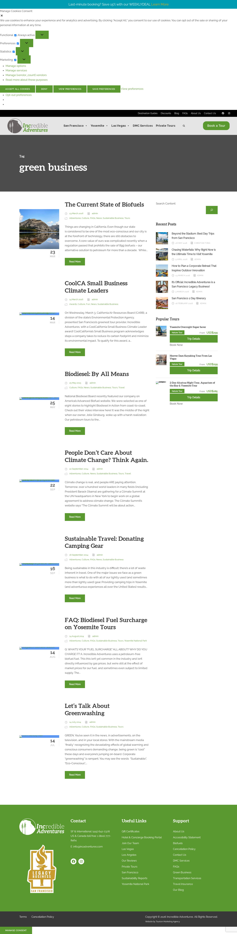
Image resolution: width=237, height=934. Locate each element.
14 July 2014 (75, 722)
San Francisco (74, 125)
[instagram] (229, 113)
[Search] (212, 210)
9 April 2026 (181, 259)
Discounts (166, 113)
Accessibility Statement (187, 837)
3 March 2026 (182, 292)
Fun (88, 304)
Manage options (16, 65)
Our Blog (178, 889)
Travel (121, 387)
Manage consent (16, 930)
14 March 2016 (76, 299)
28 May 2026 (181, 243)
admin (95, 213)
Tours (127, 218)
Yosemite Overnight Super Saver (188, 327)
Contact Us (210, 113)
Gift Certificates (130, 831)
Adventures (75, 218)
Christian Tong (202, 243)
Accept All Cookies (17, 89)
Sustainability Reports (134, 878)
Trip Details (193, 338)
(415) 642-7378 (101, 831)
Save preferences (104, 89)
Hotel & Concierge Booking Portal (142, 837)
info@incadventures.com (88, 846)
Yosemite (97, 125)
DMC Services (143, 125)
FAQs (185, 113)
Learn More (160, 4)
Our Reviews (129, 860)
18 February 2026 (184, 303)
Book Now (176, 344)
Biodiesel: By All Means (97, 374)
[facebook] (223, 113)
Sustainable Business (113, 218)
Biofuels (178, 843)
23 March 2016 (76, 213)
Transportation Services (187, 878)
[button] (118, 15)
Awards (73, 304)
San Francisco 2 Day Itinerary (189, 298)
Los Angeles (129, 854)
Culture (85, 218)
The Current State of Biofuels (104, 205)
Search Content (166, 203)
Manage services (16, 70)
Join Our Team (130, 843)
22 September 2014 (78, 469)
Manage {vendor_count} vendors (26, 75)
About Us (196, 113)
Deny (44, 89)
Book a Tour (216, 125)
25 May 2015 (75, 383)
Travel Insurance (183, 884)
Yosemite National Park (135, 641)
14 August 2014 (76, 636)
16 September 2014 (78, 555)
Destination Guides (148, 113)
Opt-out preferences (19, 94)
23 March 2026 (182, 275)
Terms (23, 916)
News (99, 218)
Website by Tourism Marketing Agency (162, 921)
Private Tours (165, 125)
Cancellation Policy (184, 849)
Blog (176, 113)
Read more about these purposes (27, 79)
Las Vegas (118, 125)
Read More (75, 261)
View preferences (70, 89)
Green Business (182, 872)
